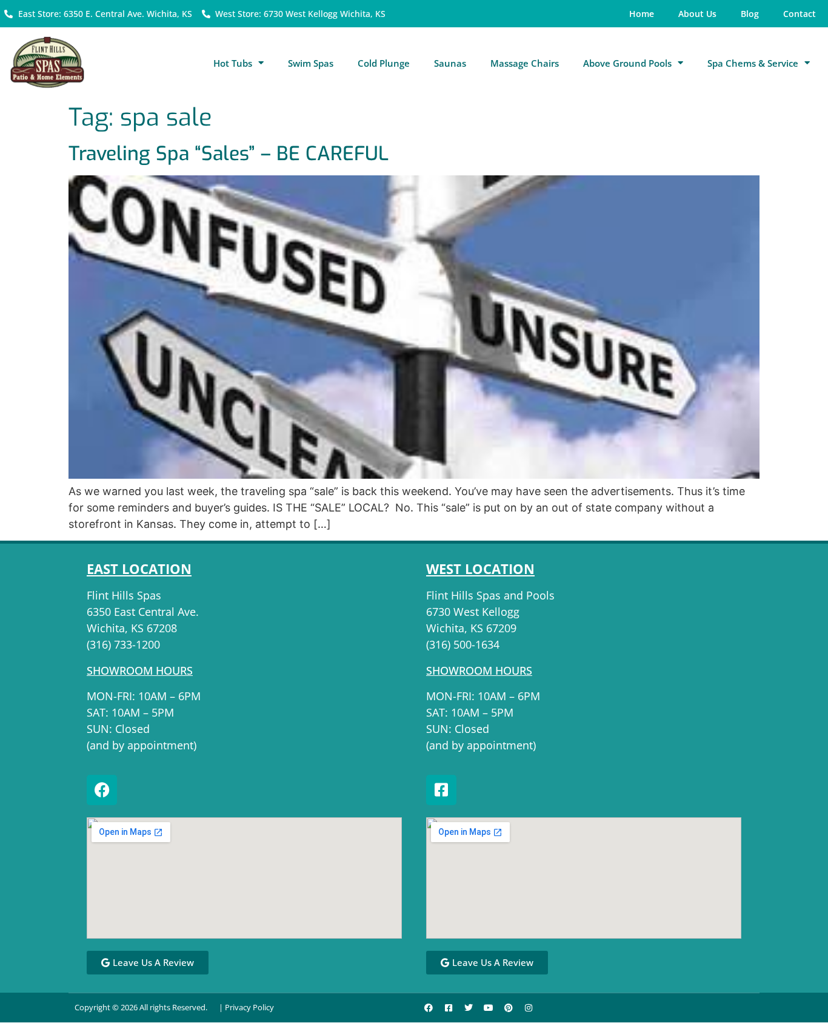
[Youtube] (488, 1007)
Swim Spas (310, 63)
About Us (697, 13)
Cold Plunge (384, 63)
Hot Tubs (232, 63)
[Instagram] (528, 1007)
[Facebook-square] (441, 790)
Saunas (450, 63)
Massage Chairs (524, 63)
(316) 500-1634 (462, 644)
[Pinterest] (508, 1007)
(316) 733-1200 (123, 644)
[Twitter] (468, 1007)
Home (641, 13)
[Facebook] (102, 790)
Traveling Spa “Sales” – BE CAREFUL (228, 153)
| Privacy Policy (246, 1007)
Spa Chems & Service (752, 63)
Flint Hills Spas (124, 595)
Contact (799, 13)
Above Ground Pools (627, 63)
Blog (750, 13)
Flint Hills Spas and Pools (490, 595)
